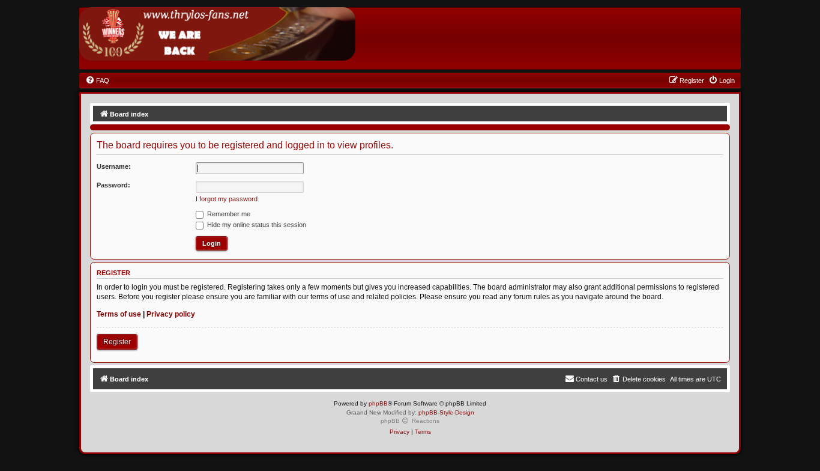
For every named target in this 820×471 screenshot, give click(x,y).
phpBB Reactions (410, 421)
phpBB (378, 403)
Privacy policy (170, 314)
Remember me (227, 213)
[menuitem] (97, 80)
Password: (113, 185)
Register (117, 342)
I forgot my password (227, 198)
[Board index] (217, 34)
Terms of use (119, 314)
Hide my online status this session (255, 224)
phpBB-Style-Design (446, 412)
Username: (114, 166)
